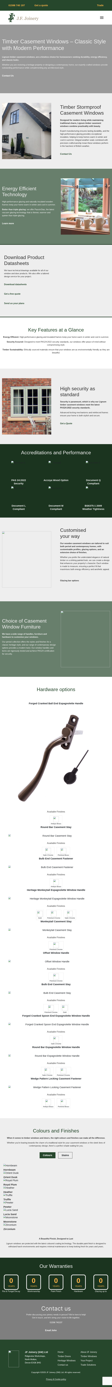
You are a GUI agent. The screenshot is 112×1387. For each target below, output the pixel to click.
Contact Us (57, 88)
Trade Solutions (88, 1365)
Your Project (56, 67)
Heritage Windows (56, 53)
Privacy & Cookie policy (56, 1379)
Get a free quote (12, 294)
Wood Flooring (56, 46)
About (56, 74)
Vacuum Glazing (56, 60)
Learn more (8, 223)
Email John (51, 1330)
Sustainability (56, 81)
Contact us (63, 1365)
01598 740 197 (16, 5)
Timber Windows (56, 33)
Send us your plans (14, 303)
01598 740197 (56, 1322)
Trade (100, 5)
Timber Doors (56, 40)
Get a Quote (66, 423)
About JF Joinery (89, 1352)
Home (61, 1352)
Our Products (56, 27)
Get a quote (41, 5)
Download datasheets (15, 284)
